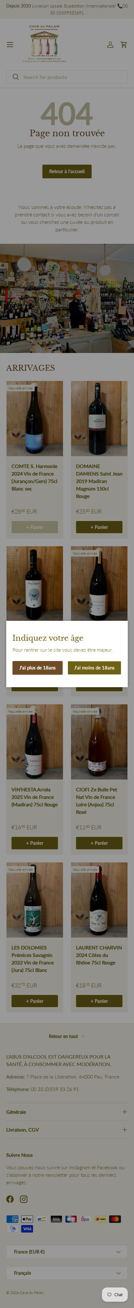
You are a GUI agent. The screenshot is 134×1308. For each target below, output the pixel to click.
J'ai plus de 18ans (37, 667)
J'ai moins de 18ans (94, 667)
